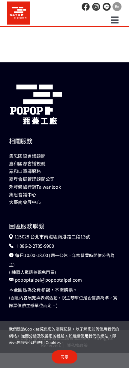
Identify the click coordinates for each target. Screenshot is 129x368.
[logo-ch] (18, 3)
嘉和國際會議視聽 (27, 163)
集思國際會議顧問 (27, 156)
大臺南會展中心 (25, 202)
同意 (64, 357)
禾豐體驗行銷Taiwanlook (35, 187)
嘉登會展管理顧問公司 (32, 179)
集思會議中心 (22, 194)
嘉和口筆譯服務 (25, 171)
